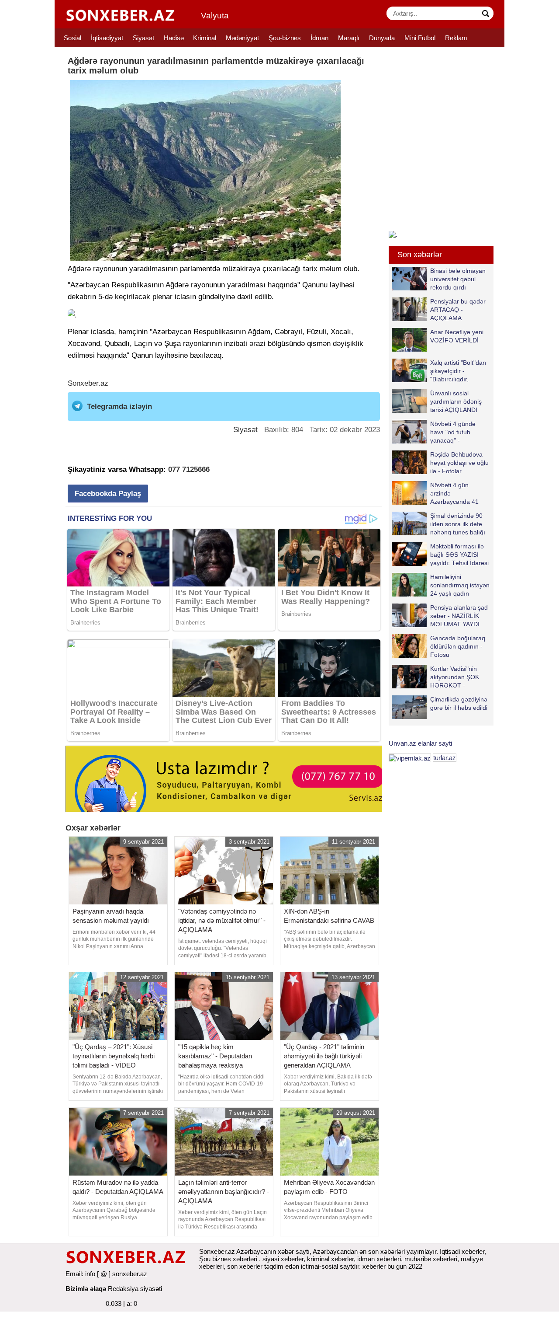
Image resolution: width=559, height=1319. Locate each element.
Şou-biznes (285, 38)
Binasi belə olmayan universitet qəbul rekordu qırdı (458, 278)
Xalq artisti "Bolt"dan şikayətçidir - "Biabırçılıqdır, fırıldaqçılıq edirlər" (458, 370)
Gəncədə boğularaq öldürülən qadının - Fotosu (457, 646)
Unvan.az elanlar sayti (420, 743)
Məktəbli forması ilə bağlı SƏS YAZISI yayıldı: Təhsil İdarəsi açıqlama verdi (459, 554)
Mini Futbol (419, 38)
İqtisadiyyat (107, 38)
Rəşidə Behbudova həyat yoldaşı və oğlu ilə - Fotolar (459, 462)
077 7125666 (189, 469)
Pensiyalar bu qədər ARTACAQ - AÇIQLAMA (458, 309)
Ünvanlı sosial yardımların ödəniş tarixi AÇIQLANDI (456, 401)
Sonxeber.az (88, 383)
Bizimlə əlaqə (86, 1288)
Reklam (456, 38)
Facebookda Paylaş (108, 493)
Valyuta (215, 15)
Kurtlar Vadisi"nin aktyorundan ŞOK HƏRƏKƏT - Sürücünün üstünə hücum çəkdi (436, 676)
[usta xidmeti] (229, 778)
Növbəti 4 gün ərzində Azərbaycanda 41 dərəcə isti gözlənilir (457, 493)
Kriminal (204, 38)
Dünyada (382, 38)
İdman (319, 38)
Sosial (72, 38)
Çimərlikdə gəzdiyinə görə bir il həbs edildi (458, 703)
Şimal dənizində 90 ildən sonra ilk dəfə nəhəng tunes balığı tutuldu (457, 523)
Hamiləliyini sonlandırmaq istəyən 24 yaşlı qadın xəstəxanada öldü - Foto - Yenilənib (441, 585)
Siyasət (143, 38)
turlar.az (444, 757)
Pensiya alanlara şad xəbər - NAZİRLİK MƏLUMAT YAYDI (459, 615)
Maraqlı (348, 38)
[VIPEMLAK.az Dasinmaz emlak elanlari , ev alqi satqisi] (410, 757)
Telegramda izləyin (119, 406)
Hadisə (174, 38)
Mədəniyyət (242, 38)
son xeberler (244, 1266)
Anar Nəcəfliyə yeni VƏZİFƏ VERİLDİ (456, 336)
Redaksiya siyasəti (135, 1288)
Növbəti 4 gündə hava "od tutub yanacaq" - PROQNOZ (453, 431)
